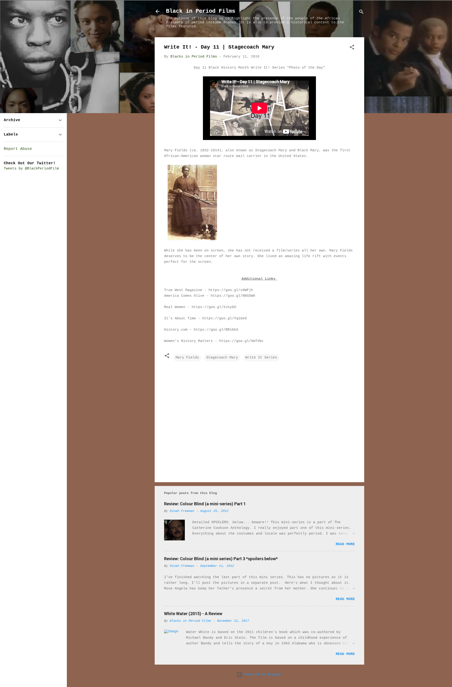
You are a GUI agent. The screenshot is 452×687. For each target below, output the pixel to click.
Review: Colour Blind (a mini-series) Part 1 (205, 503)
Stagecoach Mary (222, 358)
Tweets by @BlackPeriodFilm (31, 169)
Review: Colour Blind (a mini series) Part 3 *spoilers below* (221, 558)
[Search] (361, 13)
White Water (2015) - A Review (193, 613)
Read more (345, 544)
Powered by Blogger (262, 675)
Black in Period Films (200, 11)
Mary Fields (187, 358)
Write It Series (261, 358)
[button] (352, 48)
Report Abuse (18, 149)
